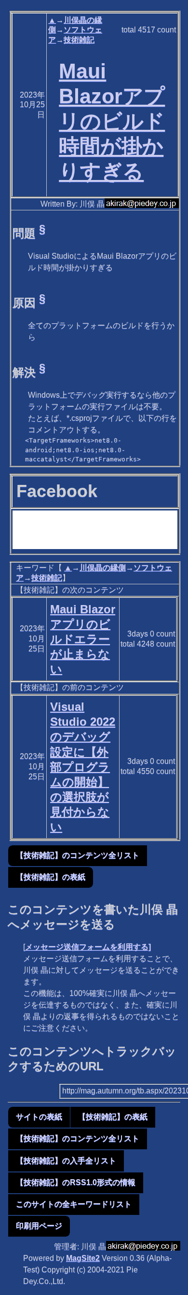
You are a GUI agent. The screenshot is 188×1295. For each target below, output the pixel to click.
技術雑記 (79, 40)
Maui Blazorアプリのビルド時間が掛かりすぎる (112, 120)
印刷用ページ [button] (39, 1226)
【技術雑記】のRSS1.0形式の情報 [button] (75, 1182)
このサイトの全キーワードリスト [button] (74, 1204)
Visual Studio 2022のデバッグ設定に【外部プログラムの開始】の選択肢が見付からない (82, 767)
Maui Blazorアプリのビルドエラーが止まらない (82, 639)
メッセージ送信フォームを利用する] (88, 947)
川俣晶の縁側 (103, 568)
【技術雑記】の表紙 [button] (50, 877)
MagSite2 (83, 1258)
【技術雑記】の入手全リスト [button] (66, 1161)
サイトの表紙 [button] (39, 1117)
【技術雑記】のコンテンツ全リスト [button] (77, 855)
